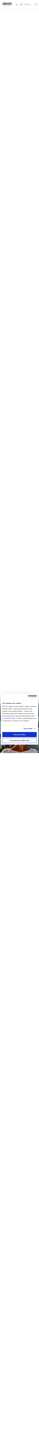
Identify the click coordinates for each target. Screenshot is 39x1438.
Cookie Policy (10, 718)
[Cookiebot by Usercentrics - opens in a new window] (28, 696)
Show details (28, 728)
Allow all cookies (19, 734)
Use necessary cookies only (19, 740)
